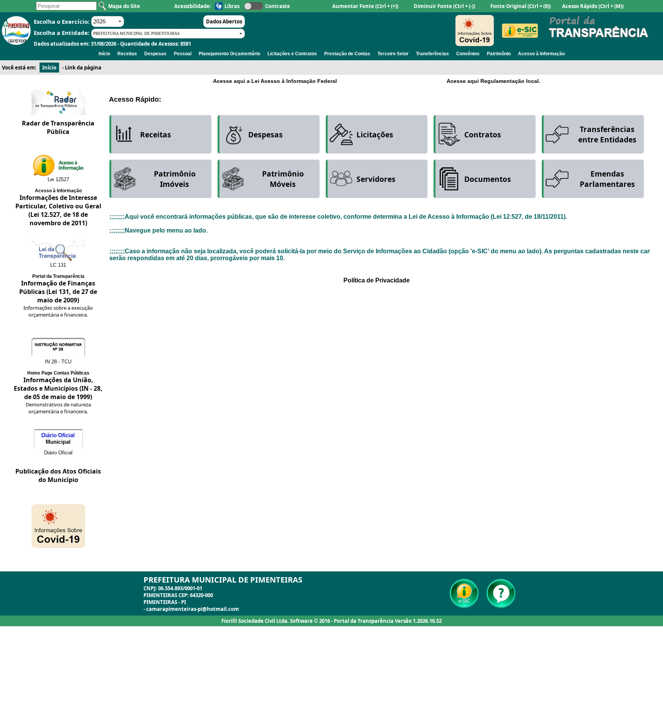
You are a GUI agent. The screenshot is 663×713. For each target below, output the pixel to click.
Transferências (432, 53)
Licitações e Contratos (292, 53)
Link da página (83, 67)
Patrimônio (499, 53)
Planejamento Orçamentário (229, 53)
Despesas (155, 53)
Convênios (468, 53)
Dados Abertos (224, 21)
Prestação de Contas (347, 53)
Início (104, 53)
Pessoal (182, 53)
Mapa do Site (124, 6)
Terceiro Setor (393, 53)
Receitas (127, 53)
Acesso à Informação (541, 53)
